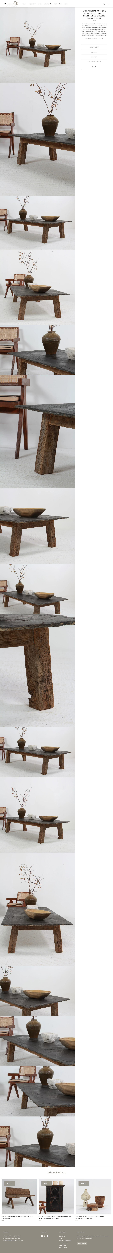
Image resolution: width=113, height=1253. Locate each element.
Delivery (94, 52)
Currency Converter (94, 61)
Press (40, 3)
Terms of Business (63, 1242)
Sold (60, 3)
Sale (55, 3)
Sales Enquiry (94, 47)
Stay (66, 3)
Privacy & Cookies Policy (65, 1240)
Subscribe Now (82, 1243)
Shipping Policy (63, 1247)
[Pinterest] (45, 1236)
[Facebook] (42, 1236)
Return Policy (62, 1245)
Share (94, 66)
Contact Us (48, 3)
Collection (32, 3)
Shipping (94, 56)
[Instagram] (48, 1236)
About (24, 3)
